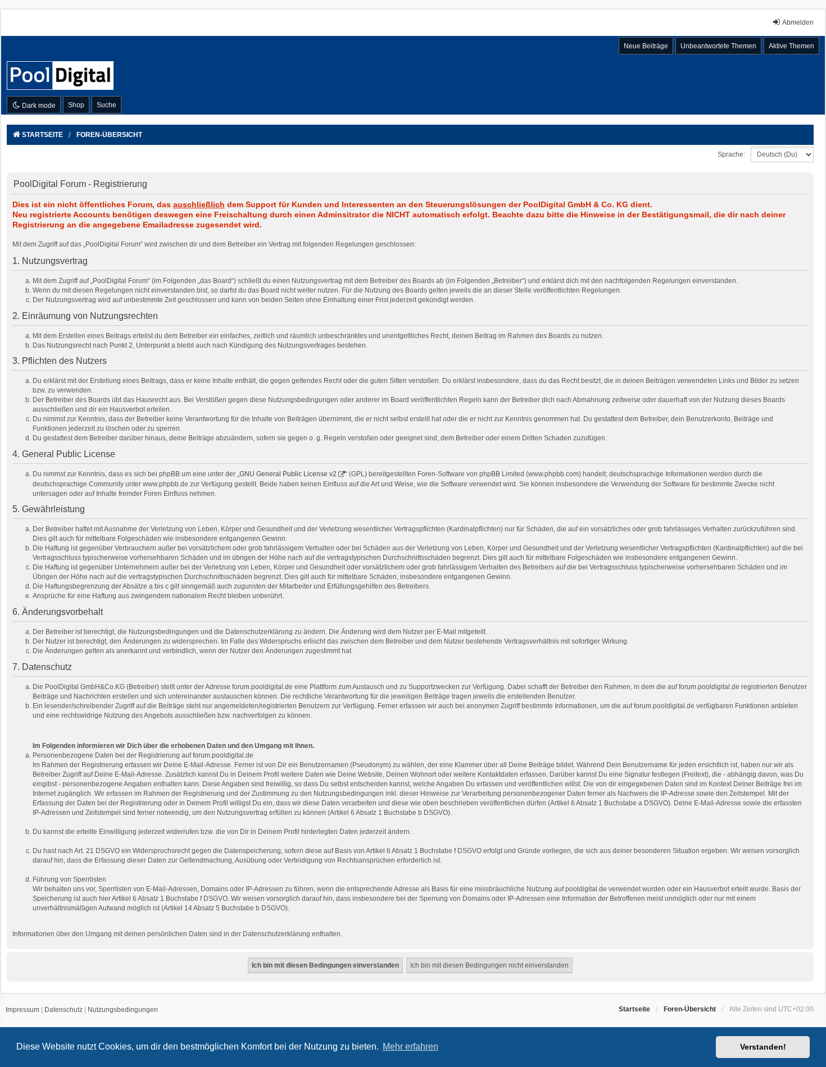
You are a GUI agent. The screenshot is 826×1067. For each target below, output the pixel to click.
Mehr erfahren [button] (410, 1046)
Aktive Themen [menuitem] (791, 46)
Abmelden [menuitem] (798, 22)
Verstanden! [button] (763, 1046)
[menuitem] (22, 1010)
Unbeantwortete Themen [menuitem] (718, 46)
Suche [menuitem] (106, 105)
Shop (76, 105)
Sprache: (731, 154)
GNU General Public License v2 (288, 474)
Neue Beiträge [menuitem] (646, 46)
